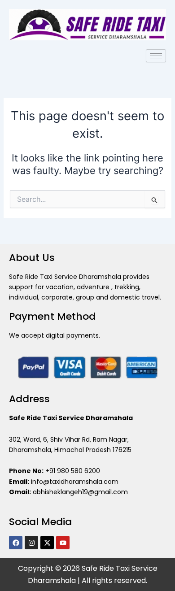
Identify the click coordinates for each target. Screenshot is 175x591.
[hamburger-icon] (156, 55)
